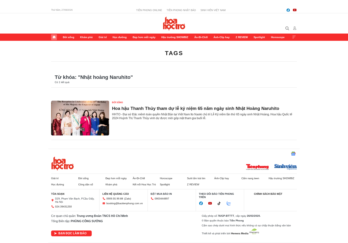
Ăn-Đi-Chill (201, 37)
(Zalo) (127, 198)
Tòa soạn (57, 193)
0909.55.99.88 (114, 198)
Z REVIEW (242, 37)
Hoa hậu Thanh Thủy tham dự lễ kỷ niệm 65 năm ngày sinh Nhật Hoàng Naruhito (195, 108)
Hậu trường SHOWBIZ (174, 37)
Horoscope (278, 37)
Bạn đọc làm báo (72, 233)
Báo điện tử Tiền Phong (174, 23)
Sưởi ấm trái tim (196, 178)
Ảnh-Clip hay (222, 37)
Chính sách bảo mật (268, 193)
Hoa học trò (62, 163)
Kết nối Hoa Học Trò (144, 184)
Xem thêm (294, 37)
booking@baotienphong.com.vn (124, 203)
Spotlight (259, 37)
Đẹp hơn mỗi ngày (144, 37)
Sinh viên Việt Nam (213, 10)
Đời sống (68, 37)
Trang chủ (54, 37)
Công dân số (85, 184)
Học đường (120, 37)
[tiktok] (221, 203)
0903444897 (162, 198)
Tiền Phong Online (149, 10)
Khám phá (86, 37)
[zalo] (230, 203)
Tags (174, 53)
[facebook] (288, 10)
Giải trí (103, 37)
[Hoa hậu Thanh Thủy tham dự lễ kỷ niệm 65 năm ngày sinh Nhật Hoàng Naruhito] (80, 118)
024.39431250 (63, 206)
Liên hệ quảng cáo (115, 193)
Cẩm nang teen (250, 178)
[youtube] (295, 10)
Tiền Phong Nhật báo (181, 10)
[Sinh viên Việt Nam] (285, 167)
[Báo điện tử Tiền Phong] (257, 167)
